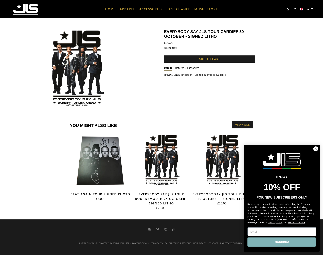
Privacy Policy (159, 243)
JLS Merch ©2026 (88, 243)
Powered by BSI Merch (111, 243)
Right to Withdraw (231, 243)
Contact (213, 243)
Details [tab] (168, 67)
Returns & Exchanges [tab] (187, 67)
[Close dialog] (315, 148)
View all (242, 125)
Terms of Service (296, 222)
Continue (282, 242)
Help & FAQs (199, 243)
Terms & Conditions (137, 243)
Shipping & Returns (180, 243)
